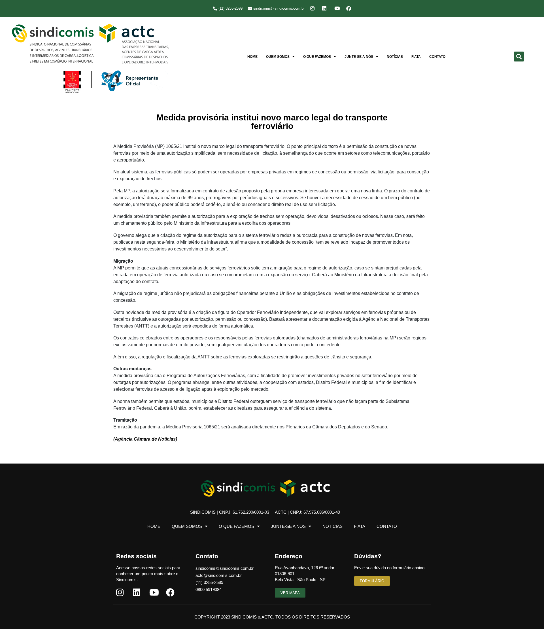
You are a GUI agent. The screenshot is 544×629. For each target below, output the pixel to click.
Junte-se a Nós (359, 57)
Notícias (395, 57)
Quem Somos (278, 57)
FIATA (416, 57)
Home (252, 57)
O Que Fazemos (317, 57)
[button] (519, 56)
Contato (437, 57)
